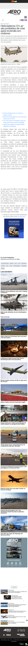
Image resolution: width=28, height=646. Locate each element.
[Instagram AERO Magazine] (26, 20)
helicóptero (24, 263)
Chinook (2, 265)
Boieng (2, 268)
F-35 (19, 263)
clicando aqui (21, 216)
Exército (11, 263)
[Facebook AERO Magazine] (22, 20)
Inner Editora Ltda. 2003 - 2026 (8, 639)
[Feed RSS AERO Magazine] (20, 20)
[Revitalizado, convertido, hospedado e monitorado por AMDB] (26, 644)
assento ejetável (17, 265)
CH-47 (11, 265)
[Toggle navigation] (3, 20)
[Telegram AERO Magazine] (24, 20)
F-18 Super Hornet (4, 263)
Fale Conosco (19, 639)
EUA (16, 263)
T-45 (7, 265)
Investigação (23, 265)
